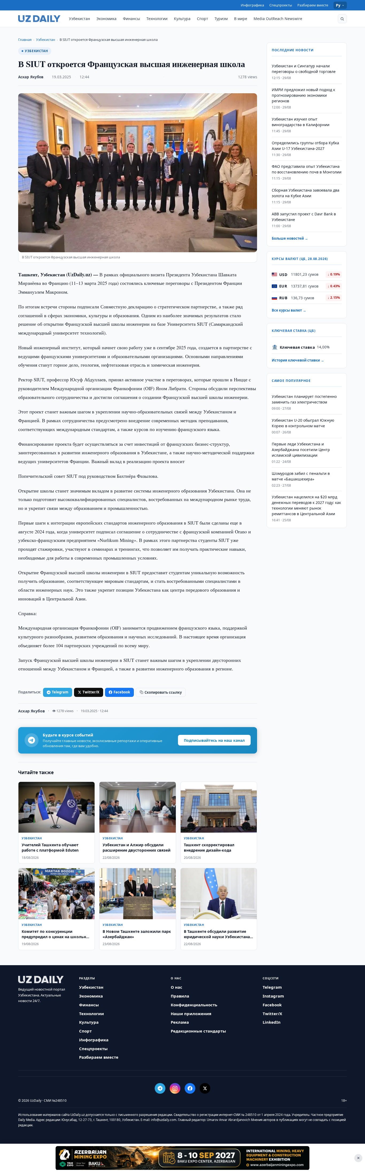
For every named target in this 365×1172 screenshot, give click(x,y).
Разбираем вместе (312, 5)
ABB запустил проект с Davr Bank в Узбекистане (304, 216)
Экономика (106, 18)
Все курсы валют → (289, 310)
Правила (180, 996)
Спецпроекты (280, 5)
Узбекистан (79, 18)
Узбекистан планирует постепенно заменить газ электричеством (304, 399)
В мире (240, 18)
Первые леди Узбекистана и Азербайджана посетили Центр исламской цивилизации (301, 449)
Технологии (157, 18)
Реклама (180, 1022)
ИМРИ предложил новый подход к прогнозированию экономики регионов (303, 95)
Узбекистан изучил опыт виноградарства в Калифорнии (300, 122)
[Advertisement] (182, 1158)
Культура (182, 18)
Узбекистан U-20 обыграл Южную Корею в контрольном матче (303, 423)
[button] (342, 18)
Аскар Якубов (30, 77)
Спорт (202, 18)
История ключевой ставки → (298, 360)
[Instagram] (175, 1088)
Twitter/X (91, 692)
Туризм (221, 18)
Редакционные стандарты (198, 1031)
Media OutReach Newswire (278, 18)
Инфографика (252, 5)
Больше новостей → (290, 238)
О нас (176, 987)
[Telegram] (160, 1088)
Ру (338, 5)
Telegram (60, 692)
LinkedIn (272, 1022)
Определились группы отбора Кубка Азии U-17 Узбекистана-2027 (305, 145)
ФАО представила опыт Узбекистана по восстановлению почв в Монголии (306, 169)
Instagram (273, 996)
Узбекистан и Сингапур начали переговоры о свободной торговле (304, 68)
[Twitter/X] (205, 1088)
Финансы (131, 18)
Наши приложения (191, 1013)
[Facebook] (190, 1088)
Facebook (122, 692)
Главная (25, 39)
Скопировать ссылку (163, 692)
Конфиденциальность (194, 1004)
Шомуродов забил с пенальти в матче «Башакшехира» (301, 476)
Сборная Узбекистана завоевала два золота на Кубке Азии (305, 193)
